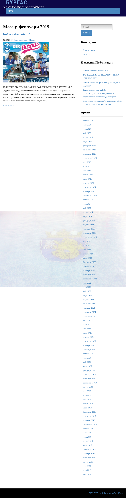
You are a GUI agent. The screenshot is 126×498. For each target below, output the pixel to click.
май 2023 (87, 249)
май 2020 (87, 362)
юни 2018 (87, 437)
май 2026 (87, 133)
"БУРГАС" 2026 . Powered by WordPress (106, 493)
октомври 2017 (89, 458)
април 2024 (88, 212)
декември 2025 (89, 150)
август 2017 (88, 462)
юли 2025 (87, 162)
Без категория (89, 50)
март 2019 (87, 408)
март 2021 (87, 333)
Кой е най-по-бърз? (16, 34)
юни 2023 (87, 245)
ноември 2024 (89, 191)
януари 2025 (88, 183)
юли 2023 (87, 241)
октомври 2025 (89, 154)
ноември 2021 (89, 308)
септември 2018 (90, 424)
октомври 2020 (89, 349)
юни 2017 (87, 470)
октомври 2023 (89, 233)
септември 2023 (90, 237)
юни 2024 (87, 204)
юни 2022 (87, 287)
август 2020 (88, 353)
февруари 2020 (89, 370)
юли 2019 (87, 391)
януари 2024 (88, 224)
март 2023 (87, 258)
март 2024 (87, 216)
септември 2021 (90, 316)
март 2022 (87, 295)
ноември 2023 (89, 229)
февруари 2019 (89, 412)
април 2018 (88, 441)
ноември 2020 (89, 345)
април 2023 (88, 254)
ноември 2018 (89, 420)
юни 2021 (87, 324)
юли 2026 (87, 125)
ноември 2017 (89, 453)
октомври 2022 (89, 274)
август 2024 (88, 200)
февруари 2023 (89, 262)
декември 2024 (89, 187)
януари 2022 (88, 299)
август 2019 (88, 387)
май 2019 (87, 399)
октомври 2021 (89, 312)
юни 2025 (87, 166)
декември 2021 (89, 304)
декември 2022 (89, 266)
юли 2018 (87, 433)
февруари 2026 (89, 145)
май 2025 (87, 170)
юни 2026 (87, 129)
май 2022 (87, 291)
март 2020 (87, 366)
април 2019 (88, 403)
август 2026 (88, 120)
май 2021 (87, 329)
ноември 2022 (89, 270)
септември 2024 (90, 195)
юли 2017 (87, 466)
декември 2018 (89, 416)
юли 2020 (87, 358)
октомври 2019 (89, 378)
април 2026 (88, 137)
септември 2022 (90, 279)
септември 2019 (90, 383)
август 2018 (88, 428)
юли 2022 (87, 283)
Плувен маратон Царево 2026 (95, 71)
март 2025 (87, 179)
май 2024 (87, 208)
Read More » (8, 106)
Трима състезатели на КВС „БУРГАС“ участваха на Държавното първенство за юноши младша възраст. (99, 93)
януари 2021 (88, 337)
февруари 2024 (89, 220)
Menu (10, 11)
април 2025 (88, 175)
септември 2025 (90, 158)
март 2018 (87, 445)
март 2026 (87, 141)
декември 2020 (89, 341)
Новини (32, 40)
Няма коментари (21, 40)
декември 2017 (89, 449)
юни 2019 (87, 395)
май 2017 (87, 474)
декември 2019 (89, 374)
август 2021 (88, 320)
